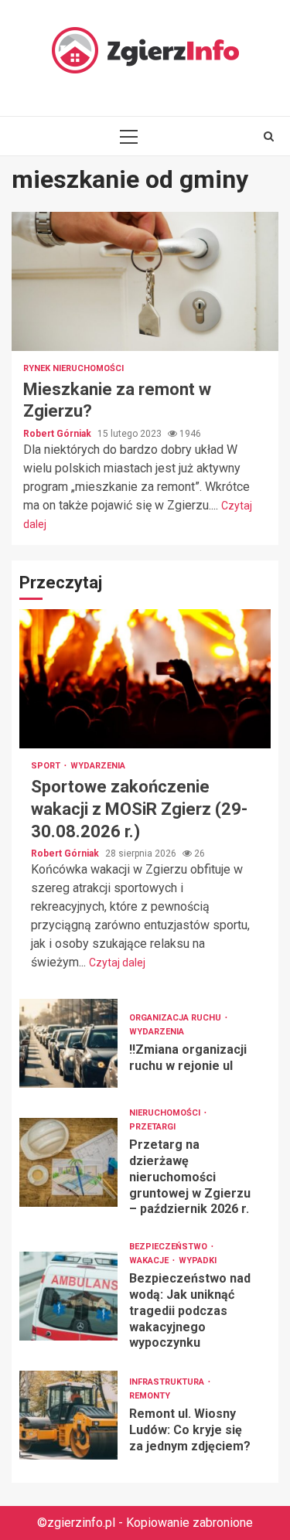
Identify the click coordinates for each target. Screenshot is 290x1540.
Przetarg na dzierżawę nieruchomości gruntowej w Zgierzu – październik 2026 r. (68, 1162)
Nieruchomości (166, 1113)
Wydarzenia (97, 765)
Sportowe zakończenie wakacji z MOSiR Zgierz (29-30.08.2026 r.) (145, 678)
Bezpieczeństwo (169, 1246)
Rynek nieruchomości (73, 368)
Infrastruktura (167, 1382)
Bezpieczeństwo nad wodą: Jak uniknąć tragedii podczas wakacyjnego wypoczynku (68, 1296)
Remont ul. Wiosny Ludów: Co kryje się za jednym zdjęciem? (68, 1415)
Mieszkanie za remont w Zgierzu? (145, 281)
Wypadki (198, 1260)
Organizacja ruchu (176, 1018)
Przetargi (152, 1127)
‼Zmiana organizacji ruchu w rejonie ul (68, 1043)
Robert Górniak (58, 433)
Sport (47, 765)
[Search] (268, 136)
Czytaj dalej (117, 962)
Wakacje (150, 1260)
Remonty (149, 1396)
